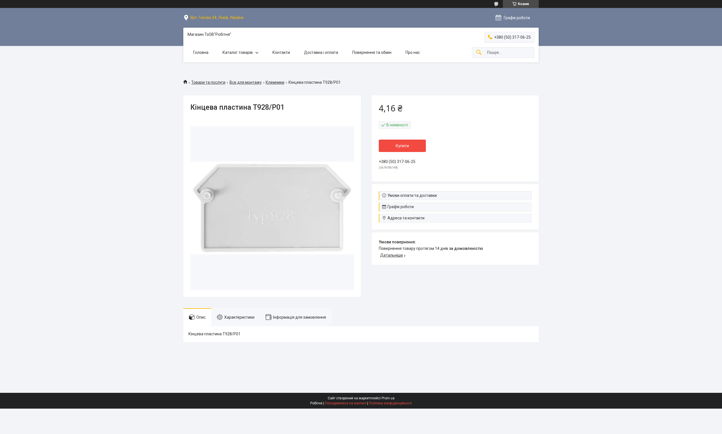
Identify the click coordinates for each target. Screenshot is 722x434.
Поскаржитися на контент (345, 403)
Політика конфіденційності (390, 403)
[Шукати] (479, 52)
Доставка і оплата (321, 52)
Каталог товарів (238, 52)
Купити (402, 146)
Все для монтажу (246, 82)
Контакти (281, 52)
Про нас (413, 52)
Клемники (275, 82)
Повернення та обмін (371, 52)
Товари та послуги (208, 82)
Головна (200, 52)
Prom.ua (388, 398)
